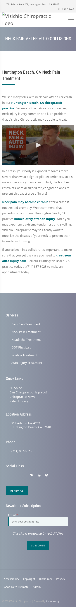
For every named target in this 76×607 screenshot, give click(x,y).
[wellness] (39, 475)
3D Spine (16, 388)
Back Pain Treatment (25, 324)
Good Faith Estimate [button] (16, 587)
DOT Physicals (21, 347)
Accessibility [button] (11, 579)
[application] (38, 145)
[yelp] (24, 475)
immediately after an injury (34, 219)
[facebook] (16, 475)
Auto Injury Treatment (26, 363)
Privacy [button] (60, 579)
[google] (8, 475)
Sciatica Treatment (24, 355)
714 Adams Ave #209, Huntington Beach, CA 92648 (32, 4)
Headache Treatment (26, 340)
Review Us (17, 490)
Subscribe (38, 545)
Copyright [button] (29, 579)
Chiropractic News (22, 397)
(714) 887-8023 (66, 8)
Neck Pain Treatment (26, 332)
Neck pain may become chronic (25, 202)
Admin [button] (37, 587)
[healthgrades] (31, 475)
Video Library (19, 401)
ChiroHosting (53, 601)
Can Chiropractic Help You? (28, 392)
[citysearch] (46, 475)
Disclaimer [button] (45, 579)
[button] (38, 145)
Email (13, 515)
